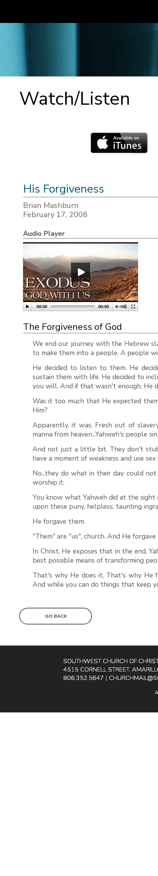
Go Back (56, 616)
